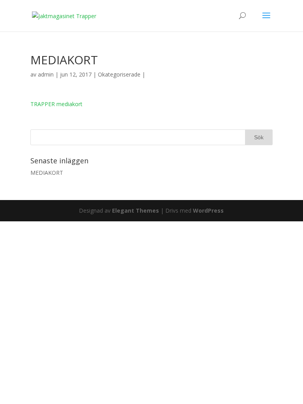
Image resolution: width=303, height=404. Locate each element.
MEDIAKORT (46, 172)
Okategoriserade (119, 74)
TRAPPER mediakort (56, 104)
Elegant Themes (135, 210)
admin (46, 74)
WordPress (208, 210)
